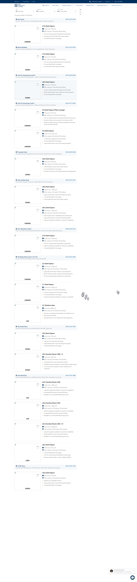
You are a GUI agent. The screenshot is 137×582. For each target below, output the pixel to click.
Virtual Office (55, 5)
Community (26, 2)
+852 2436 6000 (70, 257)
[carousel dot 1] (25, 41)
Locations (46, 5)
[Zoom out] (80, 12)
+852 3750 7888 (70, 375)
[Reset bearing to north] (80, 14)
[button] (86, 296)
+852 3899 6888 (70, 75)
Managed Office (90, 5)
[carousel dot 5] (29, 41)
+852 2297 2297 (70, 180)
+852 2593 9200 (70, 19)
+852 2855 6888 (70, 152)
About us (17, 2)
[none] (46, 11)
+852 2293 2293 (70, 229)
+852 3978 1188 (70, 466)
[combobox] (25, 11)
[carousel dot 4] (28, 41)
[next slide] (38, 34)
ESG (34, 2)
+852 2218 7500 (70, 327)
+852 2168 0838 (118, 2)
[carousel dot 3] (27, 41)
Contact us (107, 2)
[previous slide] (17, 34)
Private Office (79, 5)
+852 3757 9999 (70, 47)
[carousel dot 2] (26, 41)
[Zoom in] (80, 10)
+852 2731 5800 (70, 103)
